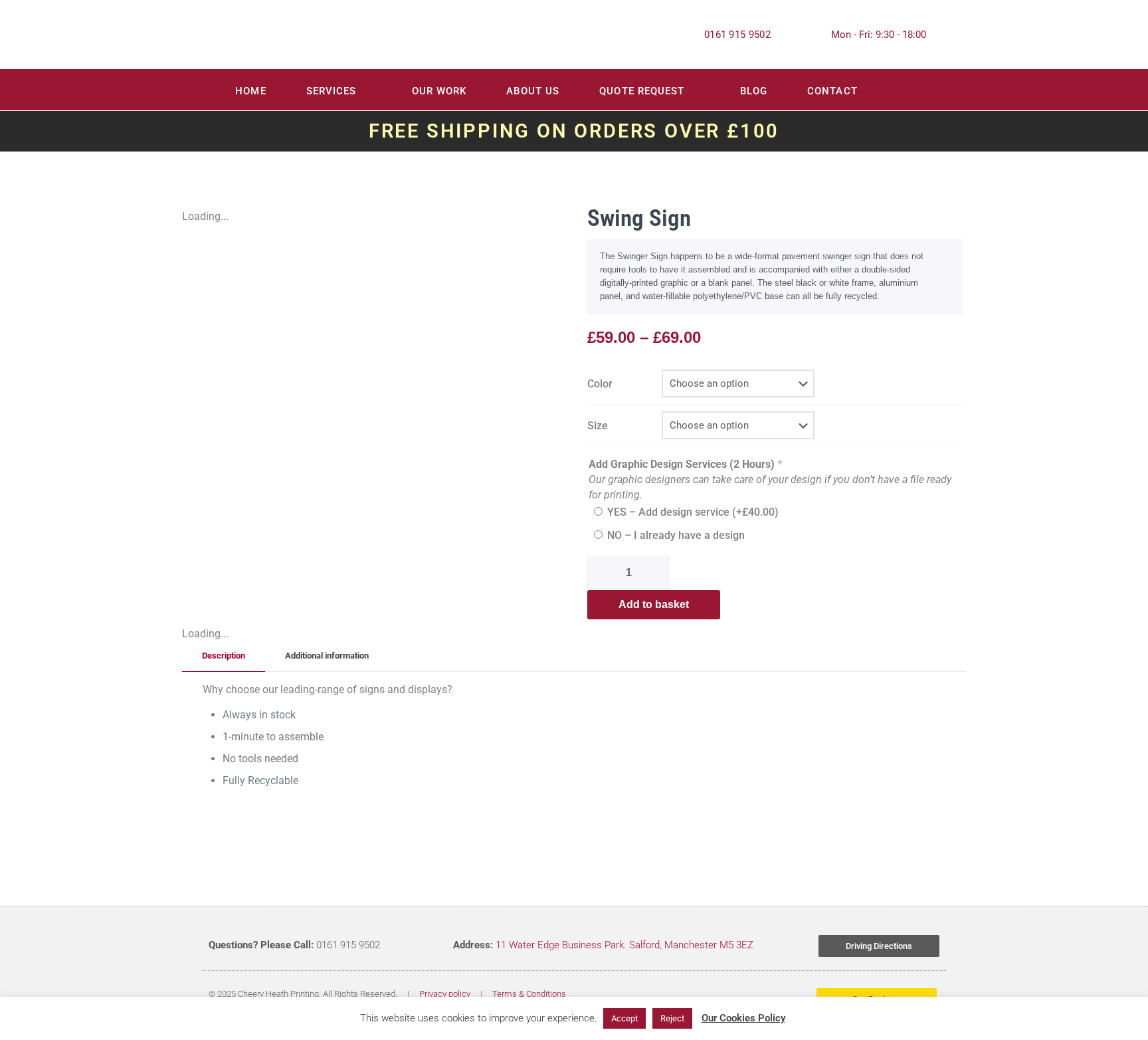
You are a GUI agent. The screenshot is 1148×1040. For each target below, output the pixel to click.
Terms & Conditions (529, 994)
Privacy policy (444, 994)
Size (597, 425)
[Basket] (925, 91)
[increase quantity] (658, 573)
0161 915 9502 (737, 35)
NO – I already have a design (676, 535)
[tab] (223, 656)
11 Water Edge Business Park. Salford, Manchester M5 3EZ (624, 945)
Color (600, 383)
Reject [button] (672, 1018)
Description (223, 656)
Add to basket (654, 604)
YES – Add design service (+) (693, 512)
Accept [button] (624, 1018)
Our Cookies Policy (743, 1018)
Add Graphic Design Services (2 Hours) (685, 464)
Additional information (327, 656)
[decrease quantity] (602, 573)
